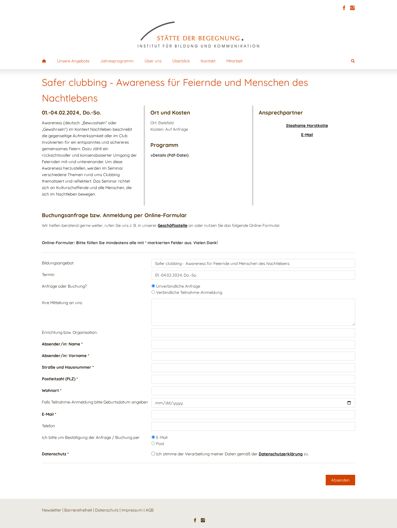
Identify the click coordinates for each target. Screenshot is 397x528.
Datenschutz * (55, 453)
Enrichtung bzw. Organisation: (69, 332)
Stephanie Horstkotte (307, 125)
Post (159, 443)
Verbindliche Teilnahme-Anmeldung (188, 292)
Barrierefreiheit (78, 510)
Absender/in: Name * (62, 344)
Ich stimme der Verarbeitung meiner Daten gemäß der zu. (232, 453)
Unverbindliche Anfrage (177, 286)
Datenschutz (107, 510)
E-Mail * (49, 414)
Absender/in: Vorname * (65, 355)
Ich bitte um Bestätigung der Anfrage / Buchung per (91, 437)
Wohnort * (51, 390)
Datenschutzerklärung (281, 453)
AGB (150, 510)
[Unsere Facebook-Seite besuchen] (344, 8)
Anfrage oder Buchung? (64, 286)
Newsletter (51, 510)
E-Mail (307, 134)
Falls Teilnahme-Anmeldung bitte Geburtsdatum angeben (95, 402)
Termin (48, 274)
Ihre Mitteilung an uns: (62, 302)
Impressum (132, 510)
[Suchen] (353, 61)
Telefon (48, 425)
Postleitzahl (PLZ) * (60, 378)
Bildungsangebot (57, 262)
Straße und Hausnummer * (68, 367)
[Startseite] (44, 61)
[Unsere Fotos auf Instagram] (352, 8)
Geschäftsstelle (172, 225)
